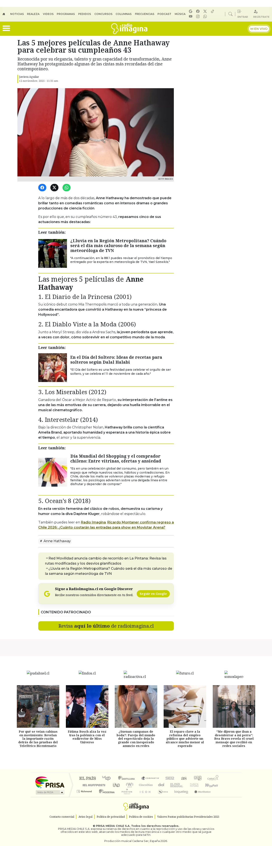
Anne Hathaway (57, 541)
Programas (66, 14)
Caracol (212, 778)
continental (161, 785)
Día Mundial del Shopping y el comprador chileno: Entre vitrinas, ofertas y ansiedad (115, 458)
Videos (48, 14)
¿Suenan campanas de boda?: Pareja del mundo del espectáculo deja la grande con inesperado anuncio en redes (136, 738)
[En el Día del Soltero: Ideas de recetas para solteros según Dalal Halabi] (52, 367)
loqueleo (179, 796)
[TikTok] (213, 11)
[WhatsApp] (67, 188)
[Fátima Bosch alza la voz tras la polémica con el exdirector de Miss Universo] (87, 706)
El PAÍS (87, 778)
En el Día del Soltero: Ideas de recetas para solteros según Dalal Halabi (116, 359)
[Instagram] (198, 16)
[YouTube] (191, 16)
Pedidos (84, 14)
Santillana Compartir (150, 778)
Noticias (17, 14)
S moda (161, 796)
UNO (116, 785)
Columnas (124, 14)
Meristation (200, 796)
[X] (205, 11)
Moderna (106, 796)
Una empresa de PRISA (49, 782)
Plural (125, 796)
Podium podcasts (84, 790)
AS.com (183, 778)
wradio (128, 785)
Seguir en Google (153, 594)
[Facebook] (198, 11)
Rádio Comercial (219, 796)
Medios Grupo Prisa (49, 792)
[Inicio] (6, 14)
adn (197, 778)
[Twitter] (55, 188)
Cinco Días (145, 785)
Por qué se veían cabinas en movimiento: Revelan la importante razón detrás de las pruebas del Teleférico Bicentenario (38, 738)
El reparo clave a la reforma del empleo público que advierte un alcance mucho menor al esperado (185, 738)
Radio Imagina (93, 522)
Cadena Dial (198, 785)
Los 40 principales (108, 778)
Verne (185, 785)
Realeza (33, 14)
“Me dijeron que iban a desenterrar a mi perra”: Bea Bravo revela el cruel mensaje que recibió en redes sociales (234, 738)
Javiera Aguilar (29, 77)
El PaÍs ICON (144, 796)
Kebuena (213, 785)
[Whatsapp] (205, 16)
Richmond (84, 796)
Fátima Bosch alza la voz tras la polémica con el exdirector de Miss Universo (87, 736)
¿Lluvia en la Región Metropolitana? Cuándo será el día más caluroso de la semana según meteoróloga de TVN (118, 245)
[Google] (191, 11)
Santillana (127, 778)
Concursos (103, 14)
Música (180, 14)
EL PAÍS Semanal (173, 785)
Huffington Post (93, 785)
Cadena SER (169, 778)
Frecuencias (144, 14)
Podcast (164, 14)
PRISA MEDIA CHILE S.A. (113, 825)
